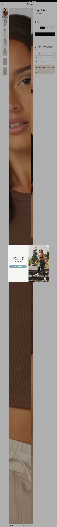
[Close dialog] (48, 246)
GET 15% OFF (18, 266)
